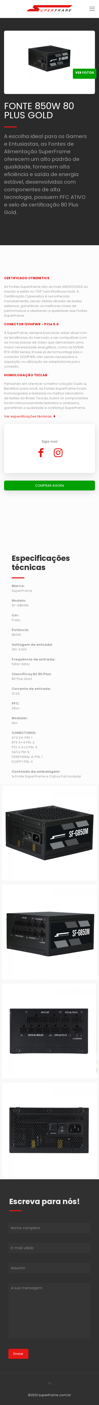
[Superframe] (49, 9)
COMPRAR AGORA (49, 485)
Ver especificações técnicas (28, 416)
